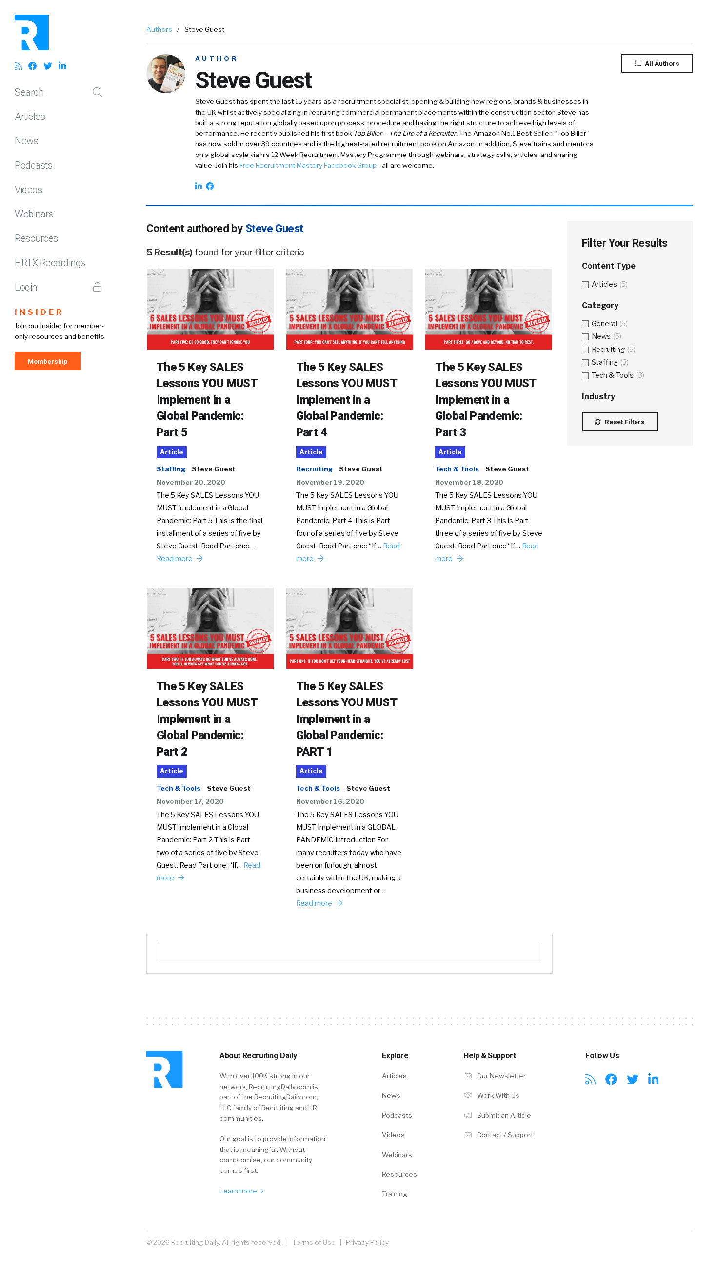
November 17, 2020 (190, 801)
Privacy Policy (367, 1242)
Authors (159, 29)
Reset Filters (624, 422)
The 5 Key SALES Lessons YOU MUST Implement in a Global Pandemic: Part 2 (207, 719)
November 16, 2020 (330, 801)
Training (394, 1194)
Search (29, 92)
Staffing (171, 469)
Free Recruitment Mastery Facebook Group (308, 165)
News (26, 141)
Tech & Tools (457, 469)
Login (26, 287)
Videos (28, 189)
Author (217, 58)
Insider (39, 312)
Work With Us (497, 1095)
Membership (48, 361)
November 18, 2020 (469, 482)
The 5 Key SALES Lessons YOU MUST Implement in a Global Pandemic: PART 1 (346, 719)
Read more (175, 558)
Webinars (34, 214)
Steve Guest (214, 469)
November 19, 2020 (330, 482)
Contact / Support (504, 1135)
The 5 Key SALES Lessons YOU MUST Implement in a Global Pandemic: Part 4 (346, 399)
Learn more (239, 1191)
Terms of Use (314, 1242)
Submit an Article (503, 1115)
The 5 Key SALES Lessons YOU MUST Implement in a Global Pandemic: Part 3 (485, 399)
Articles (30, 116)
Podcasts (33, 165)
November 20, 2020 (191, 482)
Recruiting (314, 469)
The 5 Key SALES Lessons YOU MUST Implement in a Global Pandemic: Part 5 (207, 399)
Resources (36, 238)
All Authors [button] (661, 63)
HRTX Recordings (50, 263)
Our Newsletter (501, 1076)
